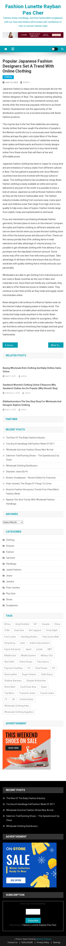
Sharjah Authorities (36, 680)
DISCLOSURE (27, 942)
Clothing (8, 77)
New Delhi (9, 661)
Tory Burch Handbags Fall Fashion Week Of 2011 (30, 443)
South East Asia (28, 687)
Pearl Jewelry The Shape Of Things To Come (28, 483)
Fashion (10, 552)
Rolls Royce (47, 674)
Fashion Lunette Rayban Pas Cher (39, 925)
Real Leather (10, 674)
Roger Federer (29, 674)
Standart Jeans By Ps (17, 471)
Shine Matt (9, 687)
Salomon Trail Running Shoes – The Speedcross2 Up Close (32, 457)
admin (26, 82)
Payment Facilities (13, 668)
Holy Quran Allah (50, 636)
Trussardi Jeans (27, 693)
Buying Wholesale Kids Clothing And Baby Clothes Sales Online (32, 370)
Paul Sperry (43, 661)
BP (35, 624)
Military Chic (47, 655)
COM (6, 630)
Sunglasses (12, 605)
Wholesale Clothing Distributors (21, 465)
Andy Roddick (22, 624)
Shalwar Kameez (13, 680)
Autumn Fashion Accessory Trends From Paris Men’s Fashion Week (32, 491)
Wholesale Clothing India (16, 705)
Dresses (10, 546)
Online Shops (25, 661)
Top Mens (9, 693)
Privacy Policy (43, 942)
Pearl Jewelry (13, 587)
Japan (28, 649)
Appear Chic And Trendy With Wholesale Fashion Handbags (30, 501)
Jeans (9, 575)
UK (13, 699)
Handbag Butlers (29, 636)
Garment (10, 558)
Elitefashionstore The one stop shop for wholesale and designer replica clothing (32, 403)
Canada (46, 624)
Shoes (9, 599)
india (22, 643)
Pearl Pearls (41, 668)
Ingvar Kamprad (12, 649)
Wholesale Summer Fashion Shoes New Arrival (29, 449)
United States (26, 699)
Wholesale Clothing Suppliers (18, 712)
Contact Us (12, 942)
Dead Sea (19, 630)
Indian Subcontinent (40, 643)
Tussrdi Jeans (47, 693)
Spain (44, 687)
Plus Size (10, 593)
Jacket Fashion (13, 569)
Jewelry (10, 581)
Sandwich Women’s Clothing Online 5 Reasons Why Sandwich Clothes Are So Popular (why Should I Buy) (30, 387)
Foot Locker (10, 636)
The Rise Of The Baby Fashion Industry (25, 437)
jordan (39, 649)
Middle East (10, 655)
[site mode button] (55, 49)
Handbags (11, 563)
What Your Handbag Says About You (57, 345)
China (57, 624)
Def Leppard (35, 630)
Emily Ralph (52, 630)
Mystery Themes (43, 939)
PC (29, 668)
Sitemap (56, 942)
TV (5, 699)
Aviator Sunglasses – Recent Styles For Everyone (31, 477)
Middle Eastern (28, 655)
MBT (50, 649)
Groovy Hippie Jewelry (12, 345)
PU (53, 668)
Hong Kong (9, 643)
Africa (7, 624)
